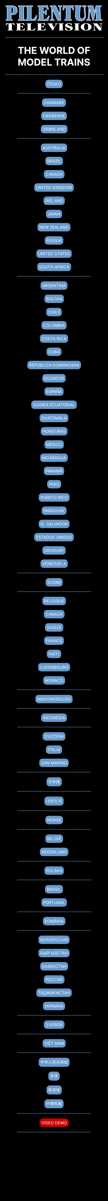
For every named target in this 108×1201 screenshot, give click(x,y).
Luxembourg (54, 667)
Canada (54, 174)
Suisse (54, 627)
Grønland (54, 129)
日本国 (54, 781)
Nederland (54, 852)
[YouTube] (54, 1181)
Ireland (54, 200)
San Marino (54, 762)
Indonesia (54, 717)
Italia (54, 749)
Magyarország (54, 699)
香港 (54, 1075)
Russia (54, 240)
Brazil (54, 161)
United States (54, 253)
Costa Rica (54, 338)
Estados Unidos (54, 537)
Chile (54, 312)
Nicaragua (54, 457)
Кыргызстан (54, 953)
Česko (54, 84)
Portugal (54, 902)
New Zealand (54, 227)
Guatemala (54, 418)
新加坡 (54, 1089)
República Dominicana (54, 365)
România (54, 921)
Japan (54, 214)
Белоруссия (54, 939)
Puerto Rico (54, 497)
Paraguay (54, 510)
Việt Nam (54, 1043)
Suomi (54, 582)
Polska (54, 870)
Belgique (54, 601)
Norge (54, 820)
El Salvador (54, 524)
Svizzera (54, 736)
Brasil (54, 889)
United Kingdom (54, 187)
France (54, 640)
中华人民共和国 (54, 1062)
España (54, 391)
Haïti (54, 654)
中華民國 (54, 1103)
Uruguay (54, 550)
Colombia (54, 325)
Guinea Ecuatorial (54, 404)
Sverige (54, 1024)
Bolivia (54, 298)
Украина (54, 1006)
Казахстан (54, 966)
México (54, 444)
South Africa (54, 267)
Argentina (54, 285)
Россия (54, 979)
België (54, 838)
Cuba (54, 351)
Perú (54, 484)
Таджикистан (54, 992)
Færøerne (54, 115)
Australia (54, 147)
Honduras (54, 431)
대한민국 (54, 800)
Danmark (54, 102)
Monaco (54, 680)
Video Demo (54, 1122)
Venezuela (54, 563)
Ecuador (54, 378)
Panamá (54, 471)
